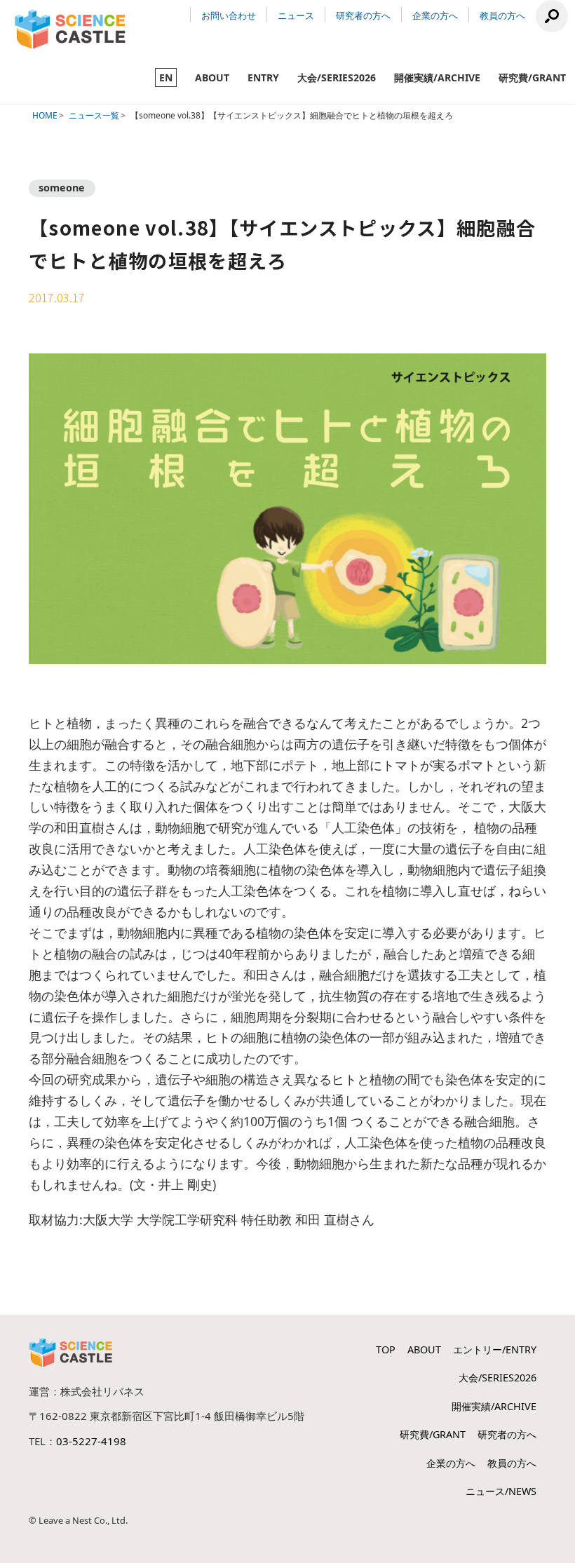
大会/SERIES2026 (336, 77)
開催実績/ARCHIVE (437, 77)
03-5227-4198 (91, 1441)
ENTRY (263, 77)
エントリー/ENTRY (494, 1349)
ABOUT (212, 77)
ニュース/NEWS (501, 1491)
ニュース (296, 15)
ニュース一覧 (94, 115)
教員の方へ (502, 15)
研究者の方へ (363, 15)
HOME (45, 115)
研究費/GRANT (532, 77)
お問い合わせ (228, 15)
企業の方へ (435, 15)
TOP (385, 1349)
